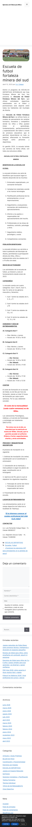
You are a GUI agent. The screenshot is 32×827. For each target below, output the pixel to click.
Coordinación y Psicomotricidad (14, 762)
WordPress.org (8, 813)
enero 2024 (7, 732)
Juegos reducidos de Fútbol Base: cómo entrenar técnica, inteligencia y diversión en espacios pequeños (16, 647)
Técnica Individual (9, 783)
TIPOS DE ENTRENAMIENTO (13, 786)
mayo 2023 (7, 738)
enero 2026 (7, 711)
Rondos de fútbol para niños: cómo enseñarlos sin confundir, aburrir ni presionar (15, 655)
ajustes (23, 821)
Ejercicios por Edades (10, 765)
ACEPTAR (5, 824)
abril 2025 (6, 720)
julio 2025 (6, 717)
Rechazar (15, 824)
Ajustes (23, 824)
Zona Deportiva (8, 789)
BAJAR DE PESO (8, 759)
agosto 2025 (7, 714)
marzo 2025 (7, 723)
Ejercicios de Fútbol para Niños (12, 5)
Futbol (14, 545)
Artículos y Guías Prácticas (12, 756)
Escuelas (8, 545)
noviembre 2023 (8, 735)
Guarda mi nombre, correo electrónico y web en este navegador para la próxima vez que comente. (16, 608)
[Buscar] (26, 630)
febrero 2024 (7, 729)
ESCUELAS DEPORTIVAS (14, 542)
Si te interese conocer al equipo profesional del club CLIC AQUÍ (16, 516)
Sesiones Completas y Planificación (15, 777)
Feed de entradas (9, 807)
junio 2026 (6, 705)
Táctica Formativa (9, 780)
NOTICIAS (6, 774)
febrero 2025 (7, 726)
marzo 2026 (7, 708)
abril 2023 (6, 741)
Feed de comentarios (10, 810)
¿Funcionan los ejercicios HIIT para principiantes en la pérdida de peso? (15, 550)
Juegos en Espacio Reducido (13, 771)
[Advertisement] (16, 24)
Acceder (6, 804)
